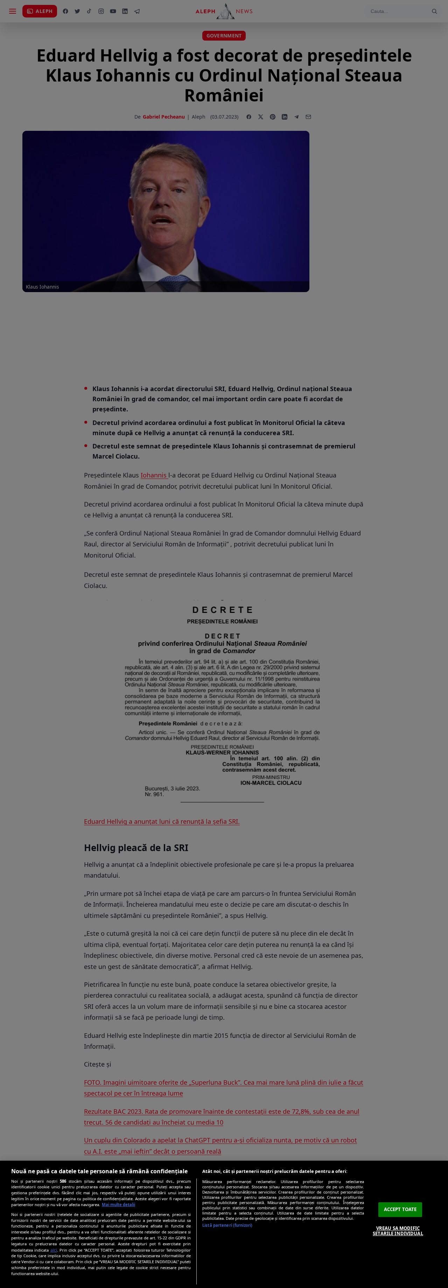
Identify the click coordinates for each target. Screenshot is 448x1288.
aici (53, 1250)
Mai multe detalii (118, 1204)
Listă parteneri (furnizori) (227, 1225)
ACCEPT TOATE (400, 1209)
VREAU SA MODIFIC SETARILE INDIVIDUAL (398, 1231)
